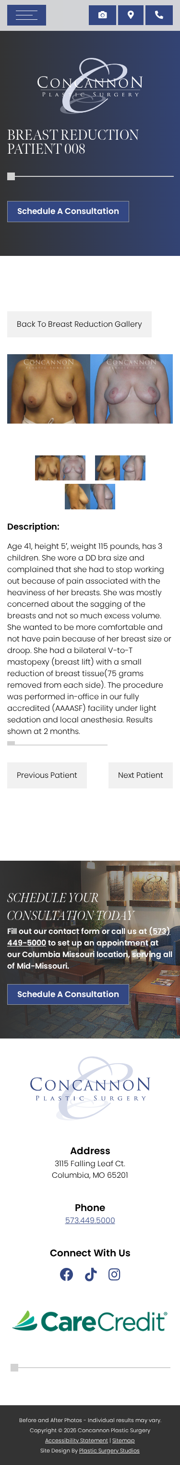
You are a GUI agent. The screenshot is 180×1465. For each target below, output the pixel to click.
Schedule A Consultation (68, 211)
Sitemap (123, 1440)
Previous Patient (47, 775)
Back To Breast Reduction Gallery (79, 324)
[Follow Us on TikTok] (91, 1275)
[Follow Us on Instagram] (114, 1275)
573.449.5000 (90, 1220)
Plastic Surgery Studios (109, 1450)
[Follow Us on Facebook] (66, 1275)
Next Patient (140, 775)
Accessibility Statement (76, 1440)
